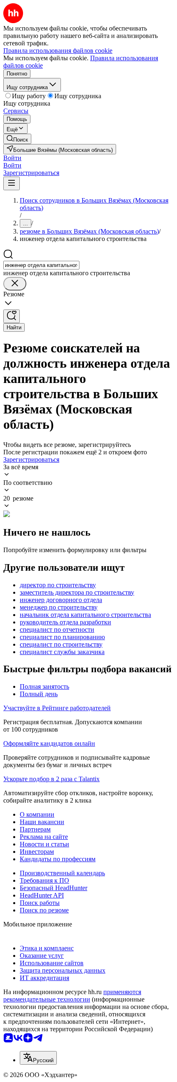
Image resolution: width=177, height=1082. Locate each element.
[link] (17, 139)
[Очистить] (14, 284)
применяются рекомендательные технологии (72, 995)
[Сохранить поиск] (11, 316)
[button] (12, 157)
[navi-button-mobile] (11, 183)
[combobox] (41, 265)
